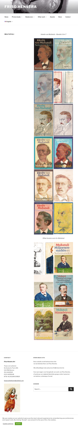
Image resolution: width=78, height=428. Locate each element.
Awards (52, 17)
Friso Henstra (21, 7)
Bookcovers (29, 17)
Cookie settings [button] (8, 424)
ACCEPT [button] (18, 423)
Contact (68, 17)
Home (6, 17)
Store (60, 17)
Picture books (16, 17)
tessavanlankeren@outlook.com (14, 380)
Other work (41, 17)
